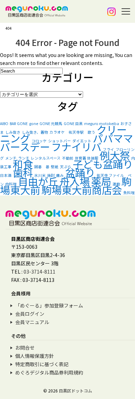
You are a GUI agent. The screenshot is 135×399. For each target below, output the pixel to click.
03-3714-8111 (39, 271)
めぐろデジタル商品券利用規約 (49, 372)
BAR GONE (19, 123)
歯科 (23, 172)
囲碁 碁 (42, 166)
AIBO (4, 123)
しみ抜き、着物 (35, 132)
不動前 (67, 158)
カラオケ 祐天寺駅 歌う (72, 132)
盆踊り (80, 172)
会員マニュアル (32, 322)
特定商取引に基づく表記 (42, 364)
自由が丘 (38, 181)
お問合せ (25, 347)
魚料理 (129, 192)
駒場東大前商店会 (82, 189)
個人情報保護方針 (34, 355)
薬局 (101, 181)
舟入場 (75, 181)
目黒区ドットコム (75, 390)
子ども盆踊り (103, 163)
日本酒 (5, 175)
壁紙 (54, 166)
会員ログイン (29, 313)
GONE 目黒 (73, 123)
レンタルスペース (46, 158)
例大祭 (115, 155)
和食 (23, 163)
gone (33, 123)
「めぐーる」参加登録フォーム (49, 305)
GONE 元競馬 (50, 123)
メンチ (11, 158)
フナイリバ (76, 146)
